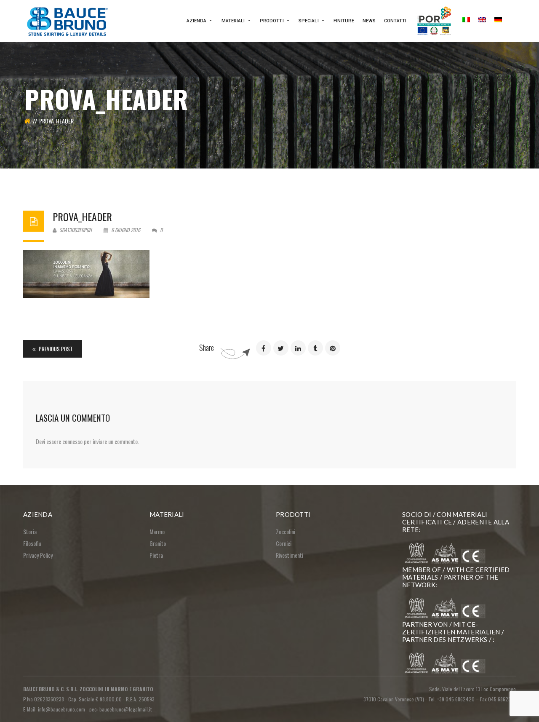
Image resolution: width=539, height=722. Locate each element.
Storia (30, 531)
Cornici (283, 543)
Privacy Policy (38, 555)
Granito (157, 543)
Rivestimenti (289, 555)
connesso (72, 441)
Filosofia (32, 543)
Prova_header (82, 216)
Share (206, 347)
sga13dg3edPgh (75, 229)
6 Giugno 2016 (125, 229)
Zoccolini (285, 531)
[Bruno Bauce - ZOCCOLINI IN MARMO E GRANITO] (68, 20)
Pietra (156, 555)
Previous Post (55, 349)
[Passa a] (466, 21)
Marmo (157, 531)
